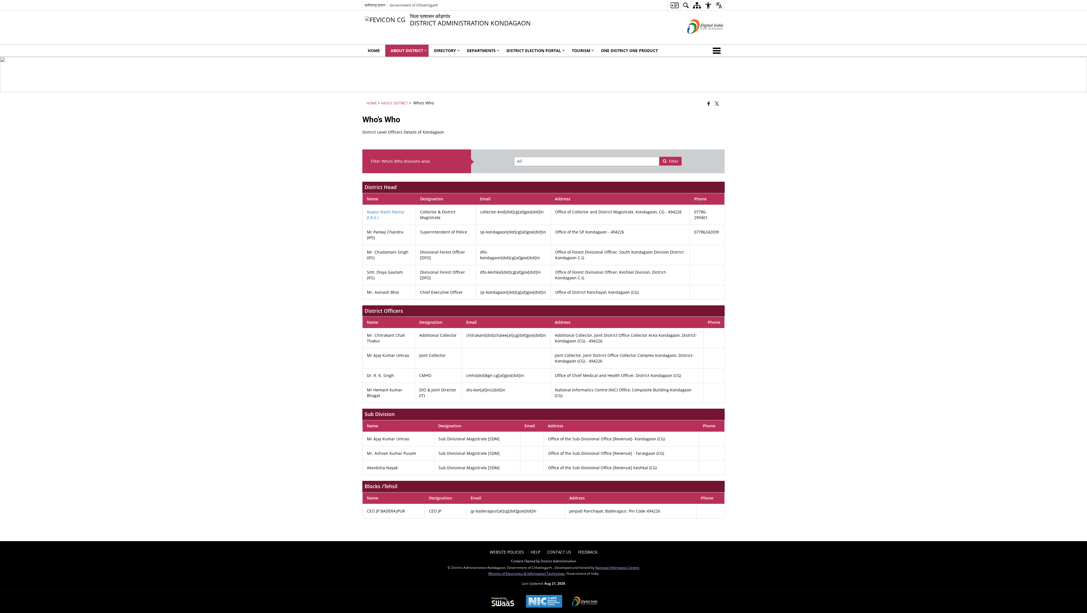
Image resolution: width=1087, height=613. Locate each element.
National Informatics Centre (617, 567)
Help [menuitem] (535, 552)
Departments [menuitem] (481, 50)
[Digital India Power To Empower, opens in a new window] (585, 602)
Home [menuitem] (374, 50)
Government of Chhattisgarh (414, 5)
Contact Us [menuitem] (559, 552)
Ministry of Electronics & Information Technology (526, 573)
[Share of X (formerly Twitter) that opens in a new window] (716, 103)
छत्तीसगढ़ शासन (375, 5)
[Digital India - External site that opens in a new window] (698, 38)
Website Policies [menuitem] (507, 552)
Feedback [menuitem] (588, 552)
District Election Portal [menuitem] (533, 50)
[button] (718, 51)
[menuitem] (674, 5)
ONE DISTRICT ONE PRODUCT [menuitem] (629, 50)
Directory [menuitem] (445, 50)
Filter (674, 161)
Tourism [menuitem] (581, 50)
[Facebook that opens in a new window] (708, 103)
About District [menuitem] (407, 50)
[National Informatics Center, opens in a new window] (544, 602)
